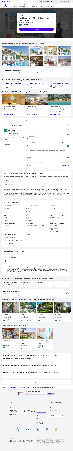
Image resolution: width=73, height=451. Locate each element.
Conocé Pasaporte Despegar (14, 409)
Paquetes (15, 6)
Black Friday (38, 419)
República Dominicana (16, 438)
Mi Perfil (10, 413)
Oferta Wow (38, 421)
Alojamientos (5, 6)
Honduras (20, 437)
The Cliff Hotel (42, 316)
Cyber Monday (38, 418)
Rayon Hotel (58, 316)
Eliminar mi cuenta (12, 414)
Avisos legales (38, 425)
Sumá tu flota (52, 409)
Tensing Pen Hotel (25, 316)
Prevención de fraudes (40, 422)
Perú (35, 437)
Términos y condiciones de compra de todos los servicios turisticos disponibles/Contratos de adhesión (41, 411)
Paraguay (32, 437)
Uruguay (26, 438)
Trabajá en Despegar (26, 410)
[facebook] (9, 402)
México (24, 437)
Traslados (52, 6)
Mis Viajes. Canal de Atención (14, 411)
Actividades (24, 6)
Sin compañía (20, 125)
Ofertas (19, 6)
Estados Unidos (22, 438)
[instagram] (11, 402)
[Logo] (6, 1)
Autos (29, 6)
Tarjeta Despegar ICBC (13, 410)
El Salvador (13, 437)
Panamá (30, 437)
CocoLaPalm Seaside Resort (26, 342)
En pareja (13, 125)
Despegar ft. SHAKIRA (40, 423)
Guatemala (17, 437)
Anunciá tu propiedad (54, 410)
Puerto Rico (11, 438)
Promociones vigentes (40, 417)
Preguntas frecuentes (27, 409)
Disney (33, 6)
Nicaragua (26, 437)
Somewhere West (42, 342)
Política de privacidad (40, 415)
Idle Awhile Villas (7, 342)
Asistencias (47, 6)
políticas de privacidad (29, 396)
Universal (37, 6)
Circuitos (42, 6)
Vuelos (11, 6)
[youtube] (15, 402)
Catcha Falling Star (8, 316)
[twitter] (13, 402)
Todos (8, 125)
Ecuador (10, 437)
